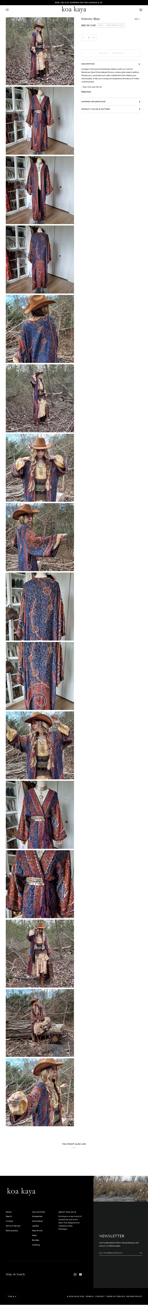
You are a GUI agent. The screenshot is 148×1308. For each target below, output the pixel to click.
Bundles (35, 1240)
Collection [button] (38, 1212)
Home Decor (37, 1221)
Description (88, 64)
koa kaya (74, 1296)
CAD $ (11, 1296)
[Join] (138, 1252)
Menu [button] (9, 1212)
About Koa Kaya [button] (67, 1212)
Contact (9, 1221)
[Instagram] (75, 1274)
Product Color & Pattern (95, 109)
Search (9, 1216)
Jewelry (35, 1226)
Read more (86, 91)
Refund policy (12, 1230)
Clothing (36, 1245)
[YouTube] (80, 1274)
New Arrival (37, 1230)
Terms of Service (13, 1226)
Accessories (37, 1216)
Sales (34, 1235)
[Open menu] (10, 9)
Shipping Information (93, 102)
